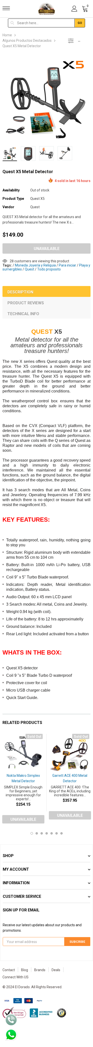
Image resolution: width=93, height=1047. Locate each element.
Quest (35, 207)
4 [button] (46, 833)
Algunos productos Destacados (27, 40)
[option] (46, 99)
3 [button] (41, 833)
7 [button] (61, 833)
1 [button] (32, 833)
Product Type (13, 199)
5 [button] (51, 833)
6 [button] (56, 833)
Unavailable (47, 248)
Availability (11, 190)
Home (7, 35)
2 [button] (36, 833)
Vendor (8, 207)
